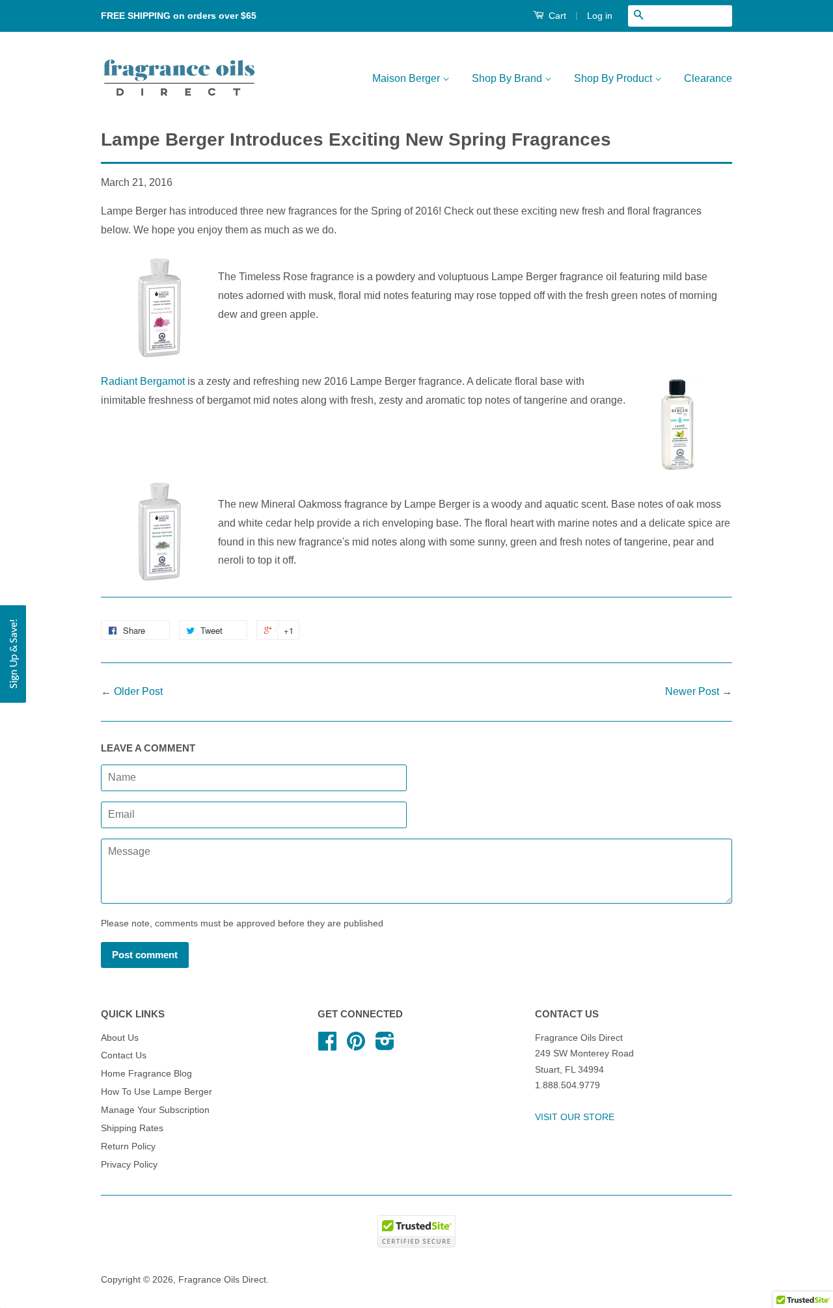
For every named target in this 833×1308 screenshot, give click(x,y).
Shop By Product (614, 78)
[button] (13, 654)
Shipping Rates (132, 1128)
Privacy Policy (129, 1165)
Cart (556, 15)
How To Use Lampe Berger (156, 1092)
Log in (599, 15)
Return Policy (128, 1146)
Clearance (708, 78)
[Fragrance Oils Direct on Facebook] (327, 1046)
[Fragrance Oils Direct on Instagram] (385, 1046)
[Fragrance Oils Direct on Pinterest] (356, 1046)
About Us (120, 1038)
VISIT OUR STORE (574, 1117)
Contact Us (123, 1055)
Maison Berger (407, 78)
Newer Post (692, 691)
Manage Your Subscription (155, 1110)
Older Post (138, 691)
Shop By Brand (508, 78)
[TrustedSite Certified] (416, 1231)
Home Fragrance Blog (146, 1074)
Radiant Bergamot (143, 381)
